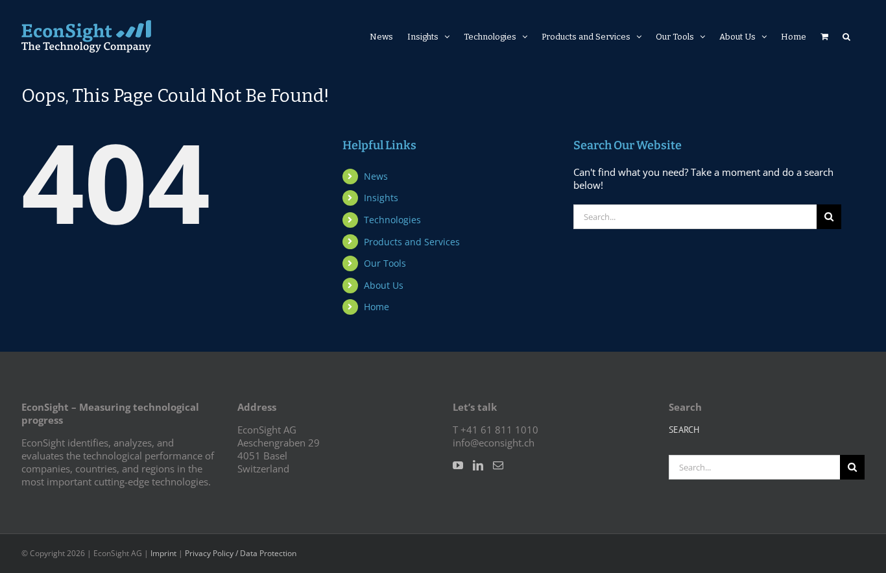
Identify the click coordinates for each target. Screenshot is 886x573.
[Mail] (498, 465)
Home (376, 306)
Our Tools (385, 263)
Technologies (392, 219)
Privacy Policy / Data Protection (240, 553)
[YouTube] (458, 465)
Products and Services (412, 242)
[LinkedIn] (478, 465)
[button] (846, 36)
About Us (383, 285)
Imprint (163, 553)
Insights (381, 197)
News (376, 176)
